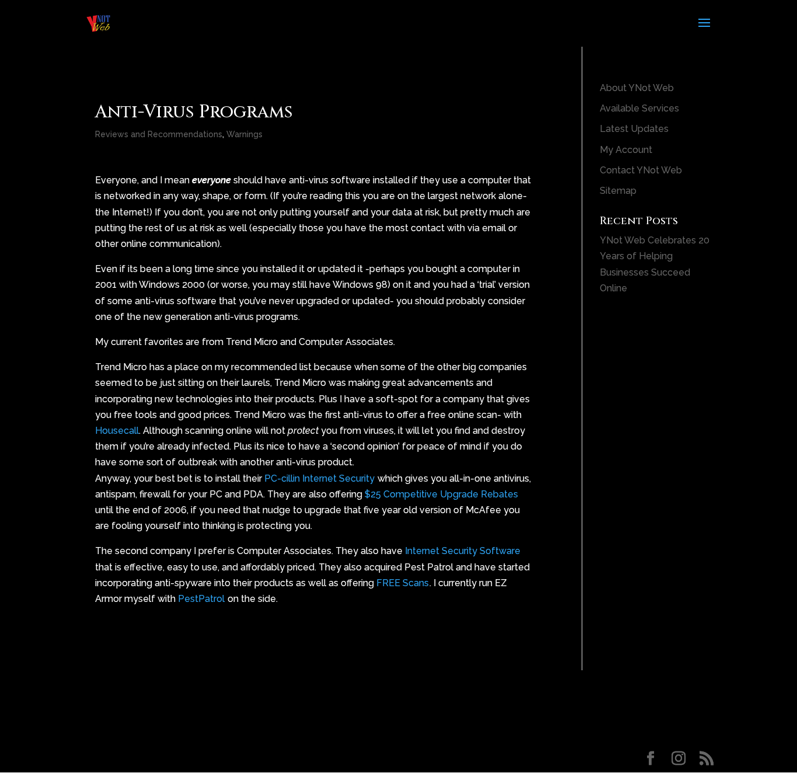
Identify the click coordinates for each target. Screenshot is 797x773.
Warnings (244, 134)
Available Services (639, 108)
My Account (626, 149)
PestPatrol (201, 598)
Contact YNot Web (641, 170)
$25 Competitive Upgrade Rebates (441, 494)
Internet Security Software (462, 550)
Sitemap (618, 190)
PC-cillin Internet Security (319, 478)
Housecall (117, 430)
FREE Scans (402, 583)
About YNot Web (637, 87)
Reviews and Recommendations (158, 134)
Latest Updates (634, 128)
